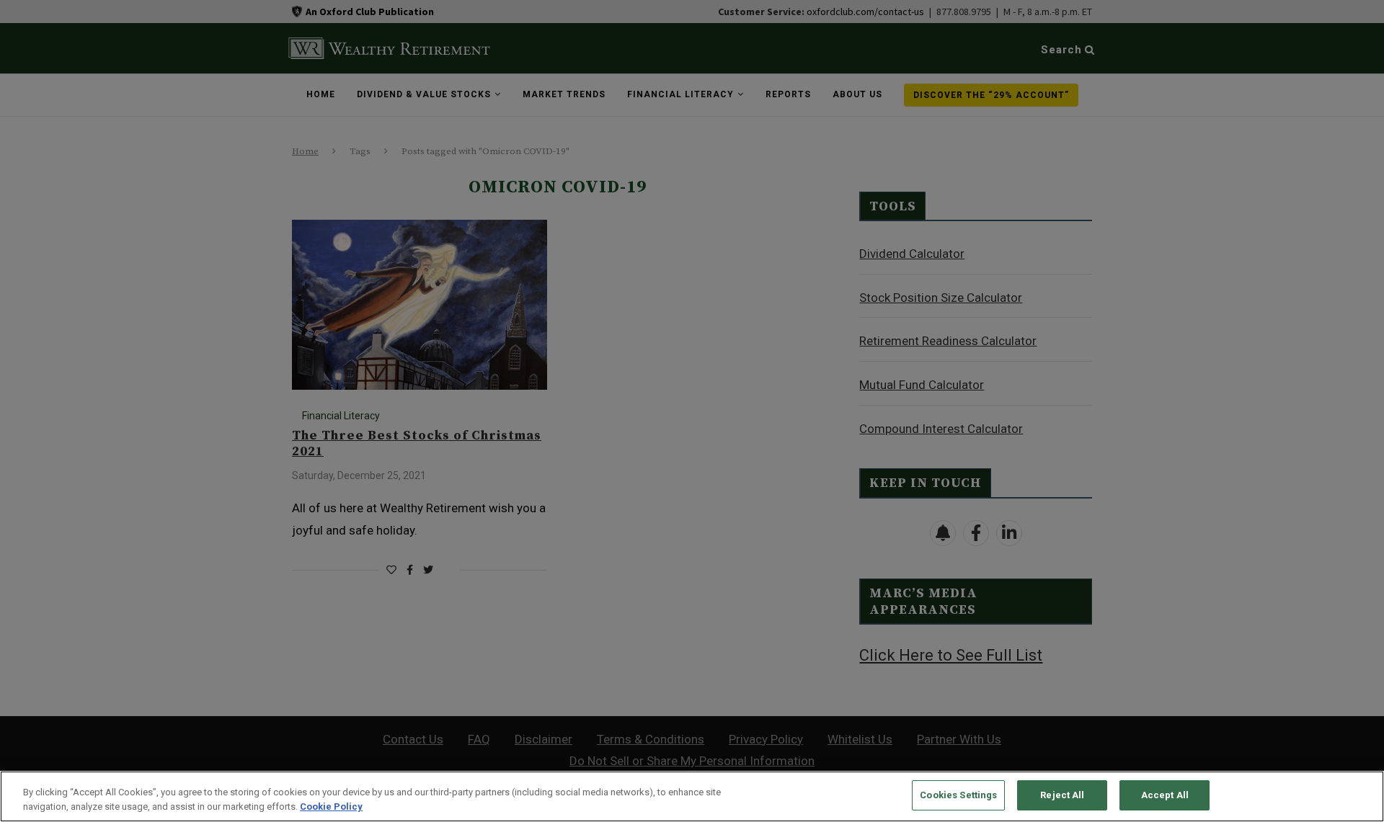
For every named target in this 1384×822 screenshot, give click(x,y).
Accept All (1165, 795)
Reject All (1062, 795)
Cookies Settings (958, 795)
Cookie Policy (331, 806)
